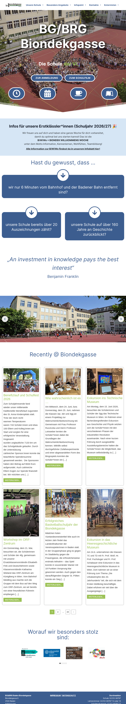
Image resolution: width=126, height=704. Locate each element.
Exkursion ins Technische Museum (104, 400)
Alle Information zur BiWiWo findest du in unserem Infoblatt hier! (63, 148)
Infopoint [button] (79, 5)
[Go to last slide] (23, 653)
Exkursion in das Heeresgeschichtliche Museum (102, 543)
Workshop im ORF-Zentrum (17, 541)
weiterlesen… (12, 480)
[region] (63, 319)
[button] (5, 319)
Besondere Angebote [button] (57, 5)
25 (68, 612)
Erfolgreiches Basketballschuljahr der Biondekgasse (61, 524)
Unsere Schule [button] (33, 5)
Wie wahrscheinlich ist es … (63, 400)
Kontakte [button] (94, 5)
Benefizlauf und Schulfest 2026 (21, 397)
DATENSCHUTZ (69, 695)
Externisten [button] (110, 5)
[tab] (60, 663)
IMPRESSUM (55, 695)
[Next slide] (103, 653)
